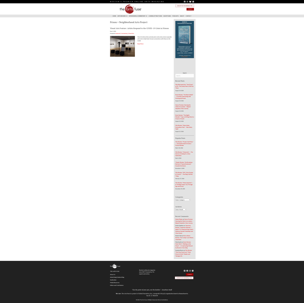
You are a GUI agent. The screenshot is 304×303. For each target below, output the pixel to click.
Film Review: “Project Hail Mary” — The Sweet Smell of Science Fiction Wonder (184, 143)
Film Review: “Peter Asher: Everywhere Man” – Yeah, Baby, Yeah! (183, 127)
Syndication (113, 280)
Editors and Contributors (117, 285)
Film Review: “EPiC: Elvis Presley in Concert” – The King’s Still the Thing (184, 174)
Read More (140, 44)
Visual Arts (131, 33)
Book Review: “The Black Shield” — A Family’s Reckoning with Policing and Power (184, 96)
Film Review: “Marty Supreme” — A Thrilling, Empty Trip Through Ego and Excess (184, 184)
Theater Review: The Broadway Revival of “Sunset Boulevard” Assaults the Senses (183, 164)
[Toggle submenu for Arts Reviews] (127, 16)
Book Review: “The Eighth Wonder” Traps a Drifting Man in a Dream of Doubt (184, 116)
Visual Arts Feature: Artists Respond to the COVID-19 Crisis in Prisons (139, 28)
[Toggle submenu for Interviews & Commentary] (146, 16)
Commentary (124, 33)
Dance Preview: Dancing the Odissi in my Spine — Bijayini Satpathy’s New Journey (183, 106)
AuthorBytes (164, 299)
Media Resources (114, 282)
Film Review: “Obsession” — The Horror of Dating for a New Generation (184, 153)
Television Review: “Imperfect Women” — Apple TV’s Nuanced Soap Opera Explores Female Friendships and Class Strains (184, 229)
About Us (112, 274)
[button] (184, 6)
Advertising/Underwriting (117, 277)
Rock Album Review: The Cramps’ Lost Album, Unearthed (184, 237)
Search (185, 73)
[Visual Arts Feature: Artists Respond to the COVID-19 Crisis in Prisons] (122, 46)
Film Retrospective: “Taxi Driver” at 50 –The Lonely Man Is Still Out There (184, 86)
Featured (117, 33)
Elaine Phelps (178, 219)
